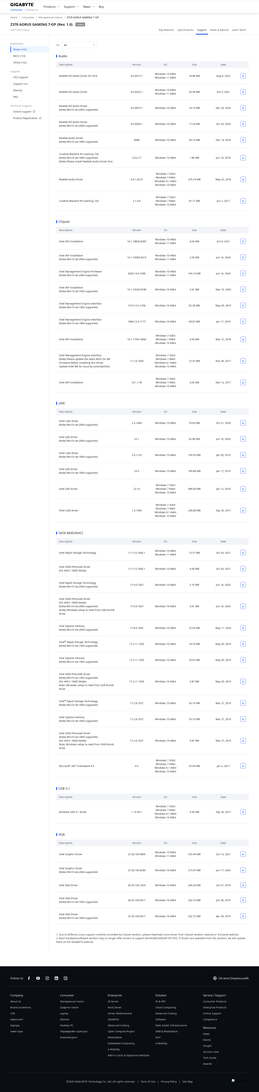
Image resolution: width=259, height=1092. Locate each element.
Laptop (64, 1013)
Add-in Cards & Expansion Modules (129, 1055)
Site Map (187, 1081)
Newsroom (16, 1019)
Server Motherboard (120, 1013)
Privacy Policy (169, 1081)
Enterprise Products (215, 1007)
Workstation (115, 1037)
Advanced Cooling (118, 1025)
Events (207, 1039)
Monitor (64, 1019)
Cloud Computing (165, 1007)
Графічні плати (69, 1007)
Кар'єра (15, 1025)
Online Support (22, 111)
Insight (207, 1045)
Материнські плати (72, 1001)
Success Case (211, 1051)
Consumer (16, 9)
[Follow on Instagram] (47, 978)
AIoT (158, 1037)
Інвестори (16, 1031)
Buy (101, 7)
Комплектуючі (68, 1037)
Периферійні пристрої (73, 1031)
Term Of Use (148, 1081)
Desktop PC (66, 1025)
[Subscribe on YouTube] (38, 978)
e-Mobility (114, 1049)
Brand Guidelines (20, 1007)
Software (160, 1019)
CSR (12, 1013)
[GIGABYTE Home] (23, 4)
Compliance (210, 1019)
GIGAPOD (113, 1019)
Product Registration (25, 118)
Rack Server (115, 1007)
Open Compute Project (121, 1031)
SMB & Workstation (166, 1031)
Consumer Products (214, 1001)
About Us (15, 1001)
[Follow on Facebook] (28, 978)
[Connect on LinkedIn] (56, 978)
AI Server (113, 1001)
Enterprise (32, 9)
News (206, 1033)
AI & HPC (160, 1001)
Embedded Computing (121, 1043)
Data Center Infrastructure (171, 1025)
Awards (207, 1063)
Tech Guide (209, 1057)
